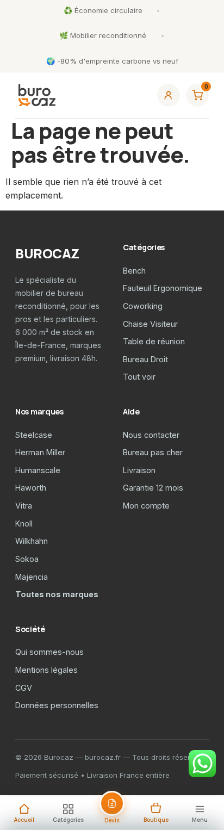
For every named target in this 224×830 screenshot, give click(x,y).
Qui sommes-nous (49, 651)
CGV (23, 687)
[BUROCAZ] (37, 95)
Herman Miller (40, 452)
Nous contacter (151, 434)
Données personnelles (56, 705)
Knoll (24, 523)
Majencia (31, 576)
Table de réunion (154, 341)
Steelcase (33, 434)
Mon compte (146, 505)
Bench (134, 270)
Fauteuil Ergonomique (162, 288)
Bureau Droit (145, 359)
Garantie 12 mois (153, 487)
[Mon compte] (168, 95)
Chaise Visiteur (150, 324)
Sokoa (27, 558)
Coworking (143, 306)
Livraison (139, 470)
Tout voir (139, 376)
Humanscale (37, 470)
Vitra (23, 505)
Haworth (30, 487)
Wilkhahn (31, 541)
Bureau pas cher (153, 452)
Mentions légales (46, 669)
